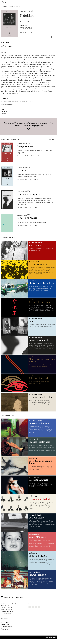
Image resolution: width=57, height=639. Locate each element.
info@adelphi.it (9, 611)
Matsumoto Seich (28, 11)
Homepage (4, 6)
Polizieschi (4, 111)
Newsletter (4, 630)
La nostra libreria (6, 626)
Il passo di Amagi (27, 218)
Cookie (8, 622)
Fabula (22, 25)
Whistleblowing (5, 624)
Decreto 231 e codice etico (8, 621)
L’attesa (22, 170)
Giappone (4, 113)
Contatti (3, 628)
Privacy (3, 622)
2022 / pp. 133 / (6, 45)
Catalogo (11, 6)
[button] (52, 11)
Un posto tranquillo (29, 194)
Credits (54, 637)
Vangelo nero (25, 146)
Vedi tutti (52, 139)
